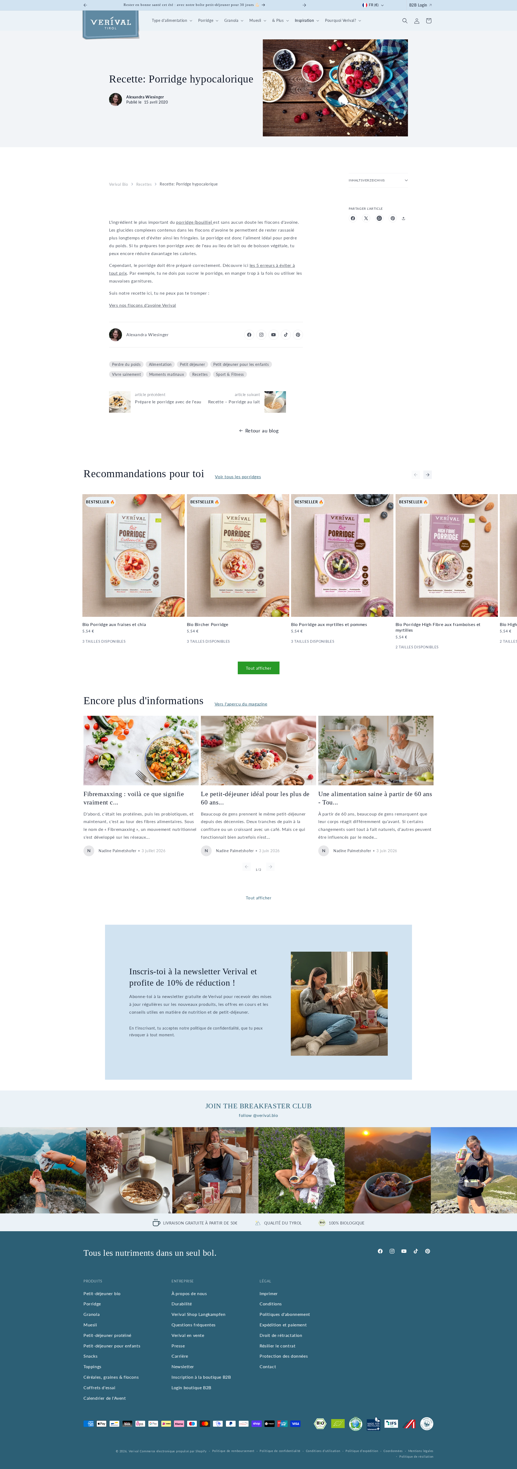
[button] (171, 21)
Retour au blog (261, 431)
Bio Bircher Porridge (207, 624)
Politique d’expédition (361, 1451)
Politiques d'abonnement (285, 1314)
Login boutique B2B (191, 1387)
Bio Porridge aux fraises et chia (114, 624)
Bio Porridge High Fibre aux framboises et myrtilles (438, 627)
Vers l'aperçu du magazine (241, 703)
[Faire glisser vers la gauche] (416, 475)
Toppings (92, 1366)
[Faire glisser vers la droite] (428, 475)
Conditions (271, 1303)
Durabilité (182, 1303)
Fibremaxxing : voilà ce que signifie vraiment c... (133, 798)
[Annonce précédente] (85, 5)
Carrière (180, 1356)
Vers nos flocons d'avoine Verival (142, 305)
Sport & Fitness (230, 374)
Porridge (92, 1303)
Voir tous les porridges (238, 476)
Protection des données (284, 1356)
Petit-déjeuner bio (102, 1293)
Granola (91, 1314)
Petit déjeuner (192, 364)
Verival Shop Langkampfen (198, 1314)
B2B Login (418, 5)
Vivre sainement (126, 374)
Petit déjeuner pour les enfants (241, 364)
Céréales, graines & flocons (111, 1376)
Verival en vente (188, 1335)
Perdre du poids (126, 364)
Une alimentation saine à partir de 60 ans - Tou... (375, 798)
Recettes (144, 184)
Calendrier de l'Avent (104, 1398)
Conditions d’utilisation (323, 1451)
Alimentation (160, 364)
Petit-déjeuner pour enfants (111, 1345)
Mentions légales (421, 1451)
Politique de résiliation (416, 1456)
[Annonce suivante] (304, 5)
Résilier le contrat (277, 1345)
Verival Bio (118, 184)
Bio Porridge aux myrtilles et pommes (329, 624)
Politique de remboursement (233, 1451)
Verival (134, 1451)
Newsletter (183, 1366)
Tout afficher (258, 668)
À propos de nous (189, 1293)
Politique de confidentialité (280, 1451)
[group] (43, 1170)
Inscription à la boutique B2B (201, 1376)
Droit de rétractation (281, 1335)
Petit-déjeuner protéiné (107, 1335)
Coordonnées (393, 1451)
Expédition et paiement (283, 1324)
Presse (178, 1345)
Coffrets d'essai (99, 1387)
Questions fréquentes (194, 1324)
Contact (268, 1366)
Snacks (90, 1356)
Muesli (90, 1324)
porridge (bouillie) (194, 222)
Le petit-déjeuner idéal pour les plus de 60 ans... (255, 798)
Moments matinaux (166, 374)
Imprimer (269, 1293)
